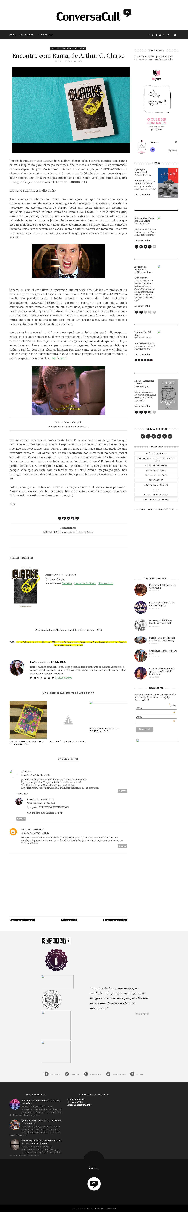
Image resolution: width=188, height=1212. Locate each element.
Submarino (105, 583)
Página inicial (69, 920)
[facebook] (148, 436)
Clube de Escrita (75, 1099)
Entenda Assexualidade (79, 1104)
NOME (155, 708)
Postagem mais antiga (115, 920)
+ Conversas (45, 35)
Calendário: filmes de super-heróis (156, 459)
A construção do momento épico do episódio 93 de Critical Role (162, 671)
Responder (122, 791)
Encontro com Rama (88, 642)
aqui (55, 358)
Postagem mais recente (22, 920)
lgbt (156, 490)
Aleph (55, 48)
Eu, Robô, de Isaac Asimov (67, 741)
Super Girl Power (156, 470)
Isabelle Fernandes (48, 662)
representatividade (156, 494)
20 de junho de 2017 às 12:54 (35, 833)
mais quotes (142, 1014)
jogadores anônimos (156, 485)
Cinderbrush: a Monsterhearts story (163, 652)
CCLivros (46, 642)
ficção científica (108, 642)
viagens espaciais (74, 645)
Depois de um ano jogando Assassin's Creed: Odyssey (162, 639)
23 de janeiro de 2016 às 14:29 (36, 775)
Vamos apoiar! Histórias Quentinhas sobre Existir (160, 621)
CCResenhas (57, 642)
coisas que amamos (156, 475)
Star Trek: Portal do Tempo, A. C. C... (104, 730)
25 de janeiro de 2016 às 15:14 (41, 802)
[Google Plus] (170, 436)
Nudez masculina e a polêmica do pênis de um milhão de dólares (42, 1142)
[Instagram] (159, 436)
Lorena (26, 771)
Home (13, 35)
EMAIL (155, 717)
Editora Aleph (71, 642)
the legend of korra (156, 499)
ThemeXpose (94, 1208)
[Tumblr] (153, 436)
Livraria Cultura (85, 583)
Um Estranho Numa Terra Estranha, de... (27, 743)
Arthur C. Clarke (73, 48)
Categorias (26, 35)
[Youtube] (164, 436)
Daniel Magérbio (33, 829)
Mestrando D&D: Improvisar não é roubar (162, 586)
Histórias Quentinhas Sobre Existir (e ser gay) (162, 604)
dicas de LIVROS (75, 1102)
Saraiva (67, 583)
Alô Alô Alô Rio (156, 453)
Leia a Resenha (142, 194)
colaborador (156, 480)
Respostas (23, 793)
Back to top (94, 1168)
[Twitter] (143, 436)
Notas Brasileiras (156, 465)
